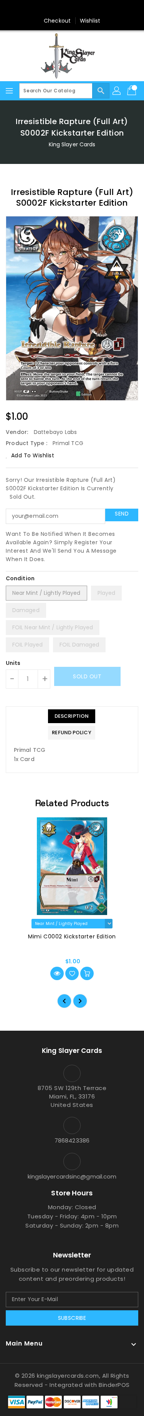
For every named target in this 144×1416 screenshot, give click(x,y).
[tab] (71, 716)
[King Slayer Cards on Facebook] (42, 9)
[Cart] (132, 90)
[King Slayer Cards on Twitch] (101, 9)
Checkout (57, 21)
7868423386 (72, 1140)
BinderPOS (114, 1385)
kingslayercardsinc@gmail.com (72, 1176)
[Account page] (117, 90)
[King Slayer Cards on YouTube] (87, 9)
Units (13, 663)
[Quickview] (57, 973)
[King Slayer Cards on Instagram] (72, 9)
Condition (20, 578)
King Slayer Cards (72, 144)
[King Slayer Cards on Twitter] (57, 9)
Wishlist (90, 21)
